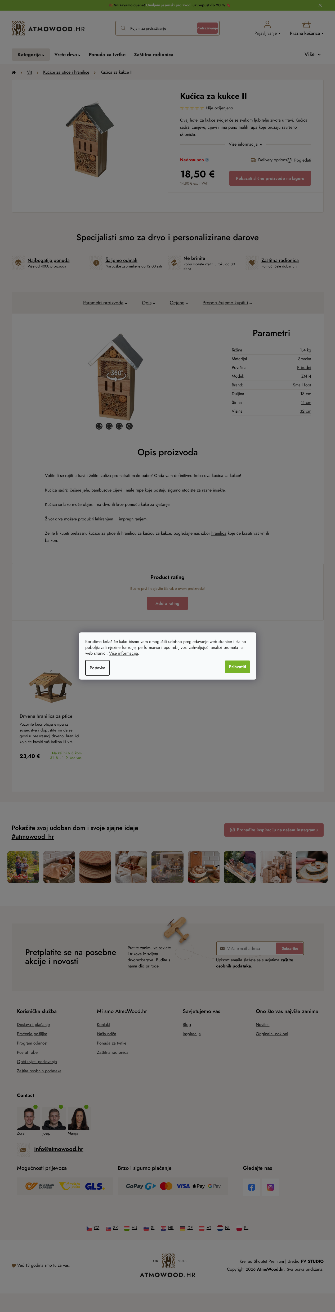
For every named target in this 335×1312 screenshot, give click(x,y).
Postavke (97, 668)
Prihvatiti (237, 667)
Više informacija (123, 653)
